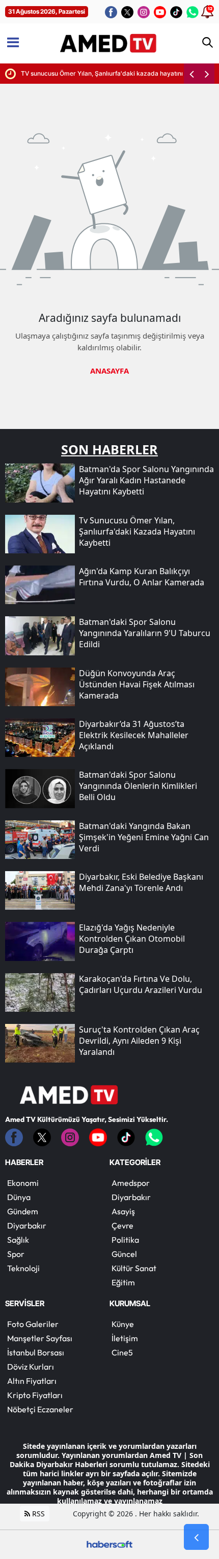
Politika (125, 1240)
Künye (123, 1324)
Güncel (124, 1254)
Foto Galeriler (33, 1324)
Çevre (122, 1225)
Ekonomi (23, 1183)
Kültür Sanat (134, 1268)
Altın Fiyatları (32, 1381)
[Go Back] (196, 1537)
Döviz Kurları (30, 1367)
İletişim (125, 1338)
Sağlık (18, 1240)
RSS (37, 1513)
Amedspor (131, 1183)
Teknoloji (23, 1268)
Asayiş (123, 1211)
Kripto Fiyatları (35, 1395)
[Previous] (191, 73)
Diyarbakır (26, 1225)
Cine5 (122, 1352)
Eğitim (123, 1282)
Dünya (19, 1197)
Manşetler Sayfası (39, 1338)
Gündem (22, 1211)
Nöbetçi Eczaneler (40, 1409)
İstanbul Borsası (35, 1352)
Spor (15, 1254)
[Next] (206, 73)
